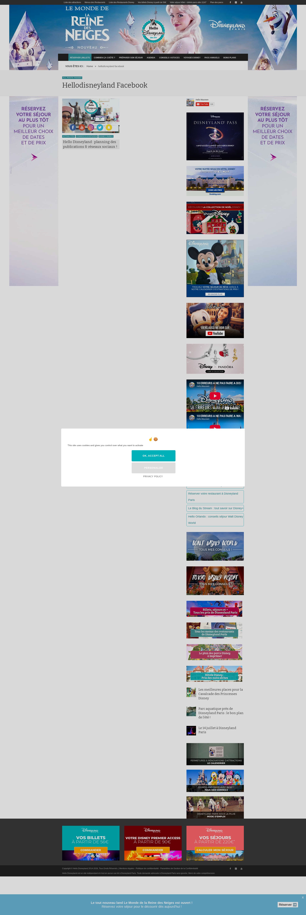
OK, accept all (154, 455)
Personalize (153, 468)
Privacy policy (153, 476)
